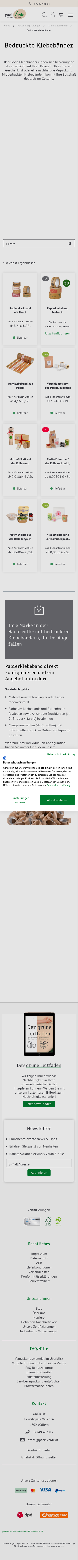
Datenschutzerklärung (61, 754)
